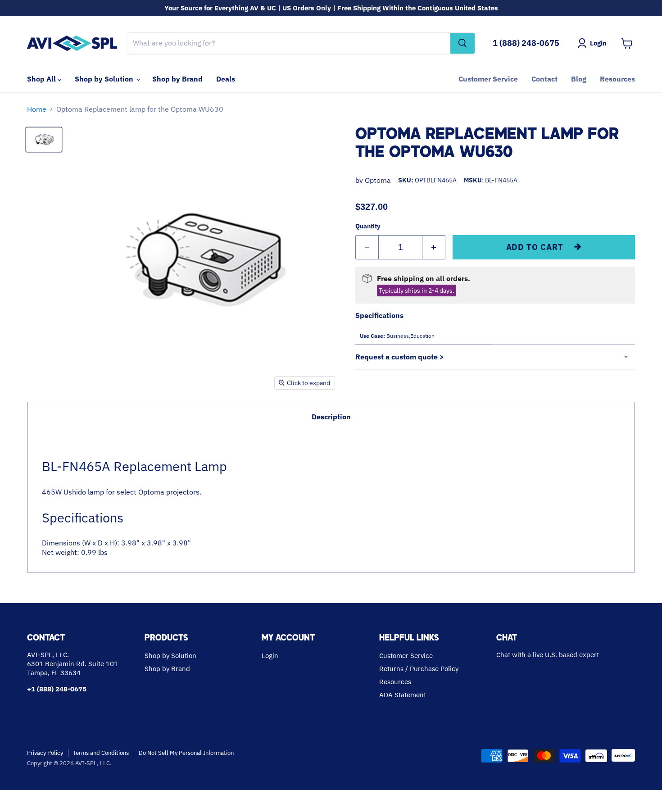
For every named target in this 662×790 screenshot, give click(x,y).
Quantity (367, 226)
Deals (225, 78)
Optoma (378, 180)
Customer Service (488, 78)
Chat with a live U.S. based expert (547, 654)
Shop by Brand (177, 78)
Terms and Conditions (101, 753)
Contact (544, 78)
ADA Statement (402, 694)
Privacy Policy (45, 753)
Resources (617, 78)
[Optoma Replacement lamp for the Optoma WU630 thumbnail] (44, 139)
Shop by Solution (105, 78)
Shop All (42, 78)
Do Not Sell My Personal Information (186, 753)
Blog (578, 78)
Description (331, 416)
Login (270, 655)
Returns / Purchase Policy (418, 668)
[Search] (462, 43)
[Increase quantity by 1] (433, 247)
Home (36, 109)
